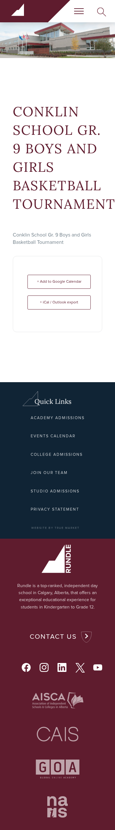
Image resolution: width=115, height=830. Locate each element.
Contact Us (53, 636)
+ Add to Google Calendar (59, 282)
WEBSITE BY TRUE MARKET (55, 528)
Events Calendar (53, 436)
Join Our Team (49, 473)
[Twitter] (79, 667)
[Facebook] (26, 667)
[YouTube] (97, 667)
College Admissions (57, 455)
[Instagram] (44, 667)
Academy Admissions (58, 418)
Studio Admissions (55, 491)
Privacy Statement (55, 509)
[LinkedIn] (61, 667)
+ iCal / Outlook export (59, 302)
